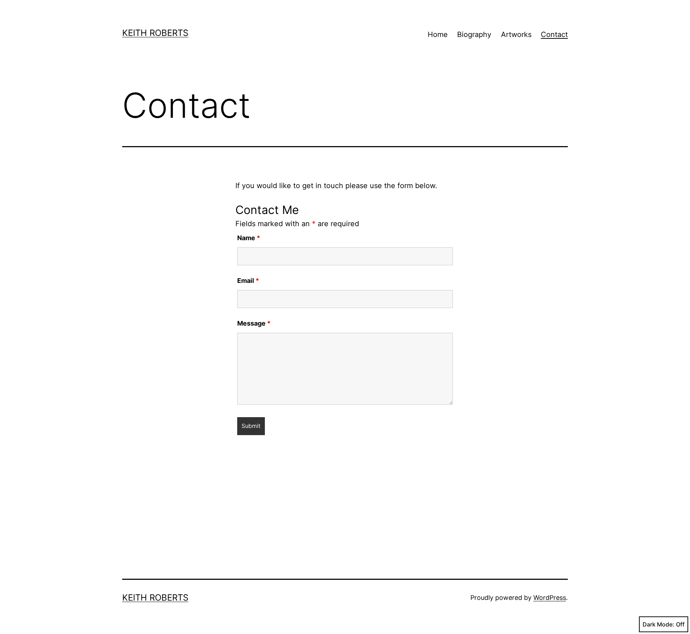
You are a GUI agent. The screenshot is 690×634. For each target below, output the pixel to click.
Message (254, 323)
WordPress (549, 597)
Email (248, 280)
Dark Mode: (658, 624)
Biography (474, 34)
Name (248, 238)
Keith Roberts (155, 33)
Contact (554, 34)
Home (438, 34)
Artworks (516, 34)
